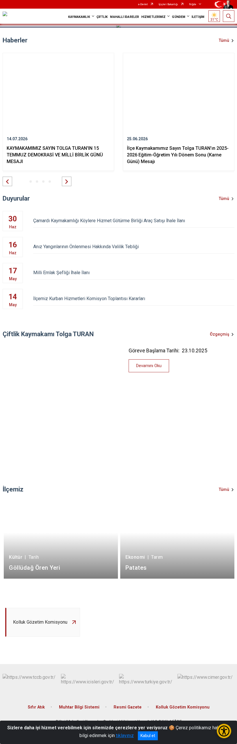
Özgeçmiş (219, 334)
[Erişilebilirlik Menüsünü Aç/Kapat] (224, 731)
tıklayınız (125, 735)
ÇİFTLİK (102, 17)
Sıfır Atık (36, 707)
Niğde (192, 4)
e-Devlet (143, 4)
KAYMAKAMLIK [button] (79, 17)
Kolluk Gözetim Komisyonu (183, 707)
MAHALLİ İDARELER (124, 17)
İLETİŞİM (198, 17)
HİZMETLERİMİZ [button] (153, 17)
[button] (7, 181)
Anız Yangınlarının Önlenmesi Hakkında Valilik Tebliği (86, 246)
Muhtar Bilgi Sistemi (79, 707)
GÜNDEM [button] (178, 17)
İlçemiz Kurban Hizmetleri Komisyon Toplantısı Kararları (89, 298)
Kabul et (147, 735)
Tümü (224, 40)
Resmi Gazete (128, 707)
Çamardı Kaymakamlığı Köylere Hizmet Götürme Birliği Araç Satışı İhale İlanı (109, 220)
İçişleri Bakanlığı (168, 4)
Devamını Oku (149, 365)
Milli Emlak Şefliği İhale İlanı (61, 272)
